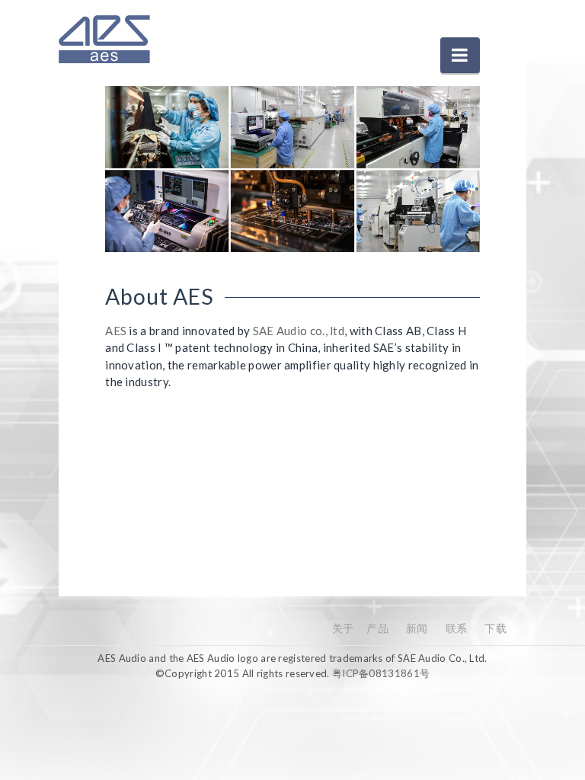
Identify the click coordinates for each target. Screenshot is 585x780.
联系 (457, 628)
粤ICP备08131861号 (381, 673)
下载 (495, 628)
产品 (377, 628)
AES (115, 330)
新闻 (417, 628)
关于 (343, 628)
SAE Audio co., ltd (298, 330)
